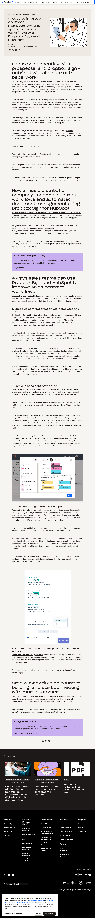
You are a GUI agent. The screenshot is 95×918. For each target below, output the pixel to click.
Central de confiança (66, 839)
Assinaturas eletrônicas (26, 829)
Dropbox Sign (17, 154)
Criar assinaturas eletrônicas (27, 848)
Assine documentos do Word (28, 860)
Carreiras (81, 824)
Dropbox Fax (8, 831)
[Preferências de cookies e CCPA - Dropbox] (30, 905)
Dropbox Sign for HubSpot (22, 510)
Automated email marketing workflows (27, 655)
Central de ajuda (46, 824)
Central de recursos (66, 831)
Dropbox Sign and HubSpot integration (31, 315)
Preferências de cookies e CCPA (46, 838)
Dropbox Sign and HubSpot (69, 178)
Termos (80, 827)
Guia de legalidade (65, 835)
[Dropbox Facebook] (9, 875)
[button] (28, 2)
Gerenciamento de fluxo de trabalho (23, 14)
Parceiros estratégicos (63, 849)
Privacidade (82, 831)
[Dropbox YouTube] (13, 875)
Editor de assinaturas (26, 854)
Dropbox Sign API (9, 827)
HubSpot (19, 165)
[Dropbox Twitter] (5, 875)
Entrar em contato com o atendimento (47, 832)
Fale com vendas (46, 827)
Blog (9, 14)
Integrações (7, 835)
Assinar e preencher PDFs (28, 839)
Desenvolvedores (66, 2)
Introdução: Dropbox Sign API (47, 849)
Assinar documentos (28, 834)
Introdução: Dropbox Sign (47, 844)
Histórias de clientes (66, 827)
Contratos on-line (27, 843)
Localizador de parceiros (64, 855)
